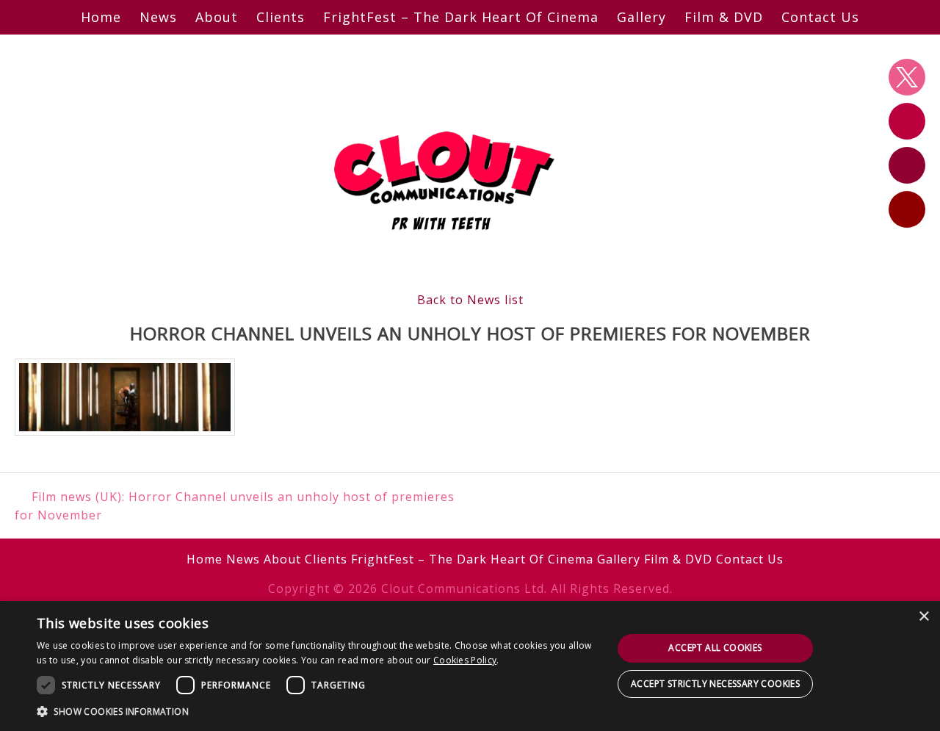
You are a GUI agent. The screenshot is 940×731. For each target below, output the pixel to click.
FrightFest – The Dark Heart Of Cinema (461, 17)
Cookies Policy (464, 660)
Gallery (641, 17)
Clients (280, 17)
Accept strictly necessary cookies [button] (715, 683)
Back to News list (470, 300)
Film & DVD (723, 17)
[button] (316, 711)
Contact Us (820, 17)
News (158, 17)
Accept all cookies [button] (715, 647)
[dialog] (470, 666)
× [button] (923, 616)
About (216, 17)
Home (101, 17)
